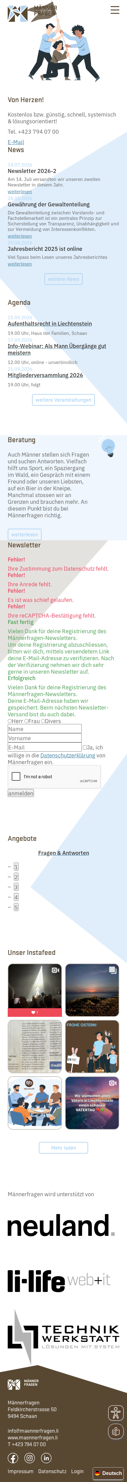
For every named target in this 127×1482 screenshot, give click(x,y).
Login (77, 1471)
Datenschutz (52, 1471)
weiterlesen (20, 191)
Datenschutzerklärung (67, 755)
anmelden (20, 793)
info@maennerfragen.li (33, 1430)
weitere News (63, 278)
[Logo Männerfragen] (23, 1384)
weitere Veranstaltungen (63, 399)
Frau (34, 721)
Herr (17, 721)
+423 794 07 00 (29, 1444)
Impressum (21, 1471)
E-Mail (16, 142)
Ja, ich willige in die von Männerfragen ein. (56, 754)
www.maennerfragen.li (33, 1437)
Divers (53, 721)
